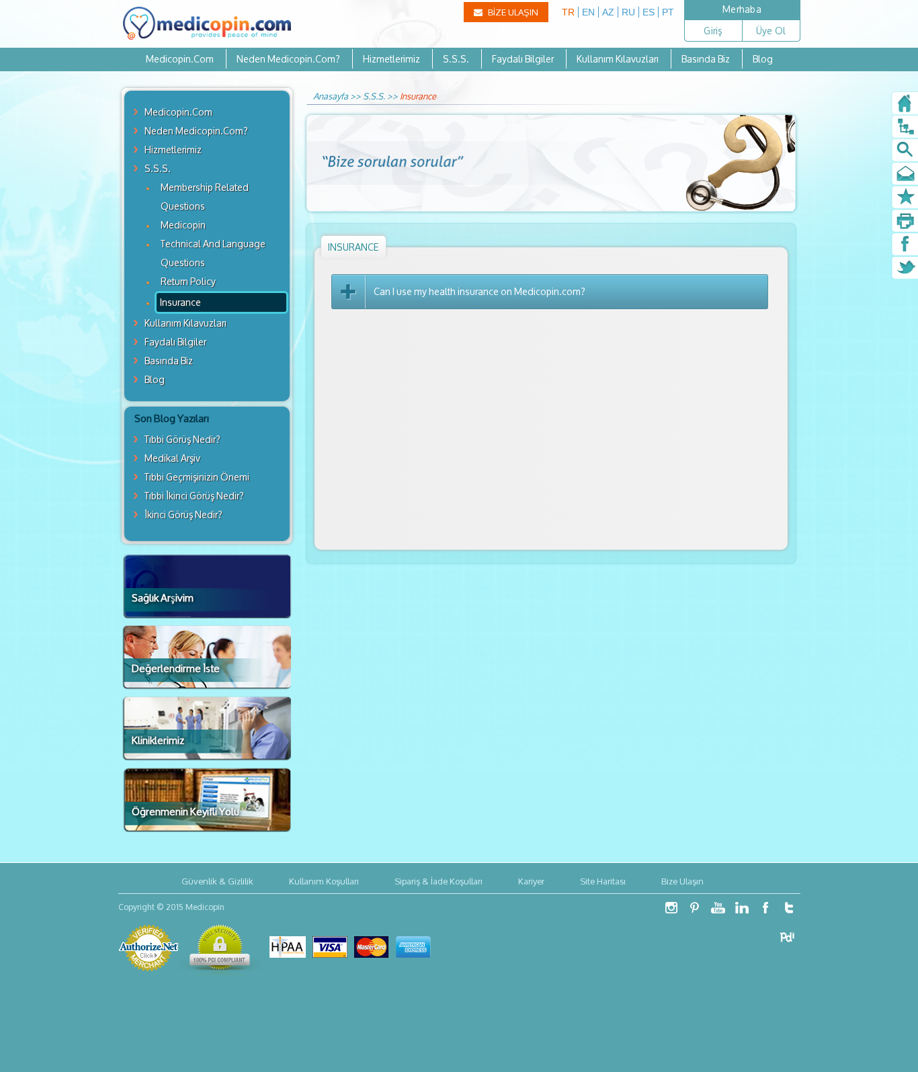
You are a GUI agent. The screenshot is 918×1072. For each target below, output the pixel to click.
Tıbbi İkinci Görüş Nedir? (194, 495)
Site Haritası (603, 881)
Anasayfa (330, 96)
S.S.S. (456, 59)
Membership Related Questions (205, 196)
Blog (763, 59)
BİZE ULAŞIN (512, 12)
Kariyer (531, 881)
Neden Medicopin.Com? (288, 59)
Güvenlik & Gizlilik (217, 881)
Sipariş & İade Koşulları (438, 881)
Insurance (180, 302)
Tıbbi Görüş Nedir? (182, 439)
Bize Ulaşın (682, 881)
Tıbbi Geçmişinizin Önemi (196, 477)
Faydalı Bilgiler (523, 59)
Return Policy (188, 281)
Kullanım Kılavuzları (618, 59)
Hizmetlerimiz (391, 59)
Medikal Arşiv (172, 458)
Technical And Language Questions (213, 253)
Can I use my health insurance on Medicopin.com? (479, 291)
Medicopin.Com (180, 59)
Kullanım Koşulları (324, 881)
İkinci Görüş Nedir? (183, 514)
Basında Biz (705, 59)
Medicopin (183, 225)
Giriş (713, 30)
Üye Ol (771, 30)
